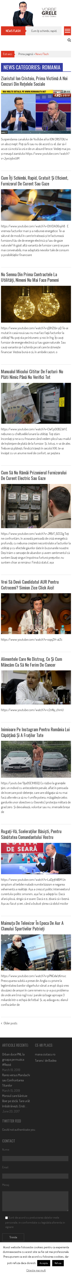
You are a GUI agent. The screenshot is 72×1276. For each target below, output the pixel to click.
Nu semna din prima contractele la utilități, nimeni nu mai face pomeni (30, 277)
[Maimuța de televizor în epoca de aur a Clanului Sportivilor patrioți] (36, 952)
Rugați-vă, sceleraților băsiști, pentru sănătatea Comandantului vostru (31, 834)
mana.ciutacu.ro (45, 1054)
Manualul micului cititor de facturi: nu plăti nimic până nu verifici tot (32, 374)
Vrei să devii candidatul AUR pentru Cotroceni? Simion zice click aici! (30, 584)
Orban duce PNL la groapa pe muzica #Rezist (13, 1059)
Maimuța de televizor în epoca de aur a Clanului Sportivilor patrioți (32, 926)
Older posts (10, 1023)
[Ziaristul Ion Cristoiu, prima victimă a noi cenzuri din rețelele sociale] (36, 112)
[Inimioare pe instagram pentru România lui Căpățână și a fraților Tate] (36, 759)
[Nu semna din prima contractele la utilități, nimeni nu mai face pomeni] (36, 304)
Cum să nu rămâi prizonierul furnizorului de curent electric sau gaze (34, 475)
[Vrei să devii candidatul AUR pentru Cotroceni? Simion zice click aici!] (36, 613)
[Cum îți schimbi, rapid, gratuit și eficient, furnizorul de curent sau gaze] (36, 205)
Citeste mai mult (36, 1270)
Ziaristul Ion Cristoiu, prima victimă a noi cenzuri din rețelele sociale (34, 81)
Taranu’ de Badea (45, 1060)
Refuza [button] (58, 1263)
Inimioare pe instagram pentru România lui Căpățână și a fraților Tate (35, 732)
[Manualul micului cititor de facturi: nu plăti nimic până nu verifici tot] (36, 403)
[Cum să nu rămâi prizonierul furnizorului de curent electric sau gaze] (36, 506)
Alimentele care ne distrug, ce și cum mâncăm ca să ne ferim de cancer (31, 662)
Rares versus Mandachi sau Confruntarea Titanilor (16, 1080)
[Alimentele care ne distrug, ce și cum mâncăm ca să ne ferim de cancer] (36, 687)
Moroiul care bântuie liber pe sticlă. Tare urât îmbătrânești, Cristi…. (16, 1101)
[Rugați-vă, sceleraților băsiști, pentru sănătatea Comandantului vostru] (36, 858)
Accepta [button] (44, 1263)
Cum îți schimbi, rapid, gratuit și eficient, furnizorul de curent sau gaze (34, 180)
